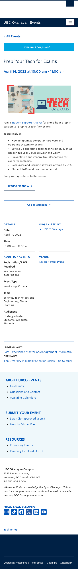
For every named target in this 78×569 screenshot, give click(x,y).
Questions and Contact (25, 391)
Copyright (52, 563)
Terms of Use (36, 563)
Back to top (11, 529)
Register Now (18, 186)
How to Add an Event (24, 424)
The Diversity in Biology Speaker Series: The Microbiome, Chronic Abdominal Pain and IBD (39, 361)
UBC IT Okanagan (53, 229)
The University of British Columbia (28, 7)
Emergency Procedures (15, 563)
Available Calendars (23, 397)
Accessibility (66, 563)
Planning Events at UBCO (26, 451)
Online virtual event (51, 261)
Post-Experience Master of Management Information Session (39, 352)
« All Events (12, 36)
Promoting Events (21, 445)
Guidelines (17, 386)
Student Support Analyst (27, 122)
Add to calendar (37, 204)
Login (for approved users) (27, 418)
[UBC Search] (70, 5)
